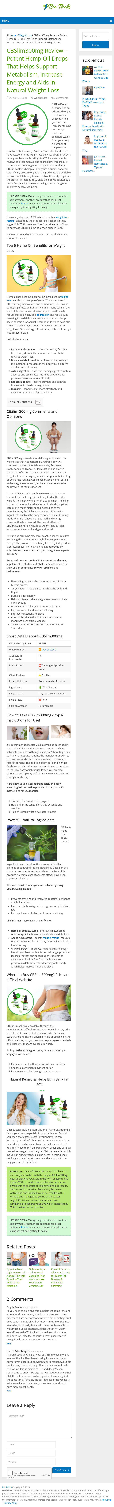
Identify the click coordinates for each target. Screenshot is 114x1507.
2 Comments (61, 97)
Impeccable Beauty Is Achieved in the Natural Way (94, 143)
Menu (5, 20)
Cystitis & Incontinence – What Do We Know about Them (93, 97)
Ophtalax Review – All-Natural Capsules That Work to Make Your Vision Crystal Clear (38, 1277)
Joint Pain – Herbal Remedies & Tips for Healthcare (95, 164)
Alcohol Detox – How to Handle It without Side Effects (95, 74)
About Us (106, 1499)
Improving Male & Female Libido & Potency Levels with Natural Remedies (94, 121)
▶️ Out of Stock (47, 649)
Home (13, 35)
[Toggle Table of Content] (36, 402)
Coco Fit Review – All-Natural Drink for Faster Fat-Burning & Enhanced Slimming (60, 1277)
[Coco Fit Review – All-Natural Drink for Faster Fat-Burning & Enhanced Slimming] (61, 1259)
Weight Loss (25, 35)
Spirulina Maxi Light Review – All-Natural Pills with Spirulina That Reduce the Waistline (16, 1277)
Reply (9, 1343)
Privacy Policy (10, 1502)
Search (95, 45)
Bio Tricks (7, 1487)
